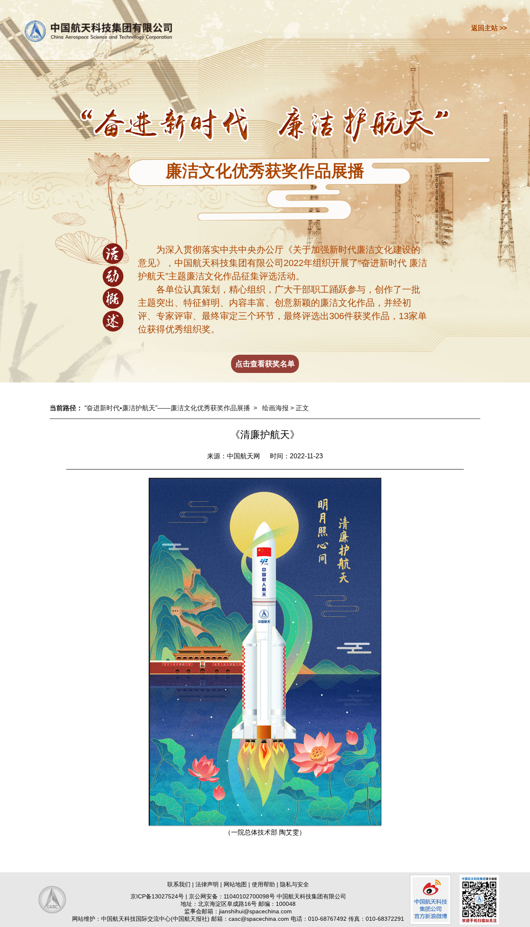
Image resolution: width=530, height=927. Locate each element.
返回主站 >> (489, 27)
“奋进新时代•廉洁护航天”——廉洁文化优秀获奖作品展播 (167, 407)
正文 (302, 407)
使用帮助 (263, 884)
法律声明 (207, 884)
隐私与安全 (294, 884)
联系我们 (178, 884)
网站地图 (235, 884)
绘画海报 (275, 407)
